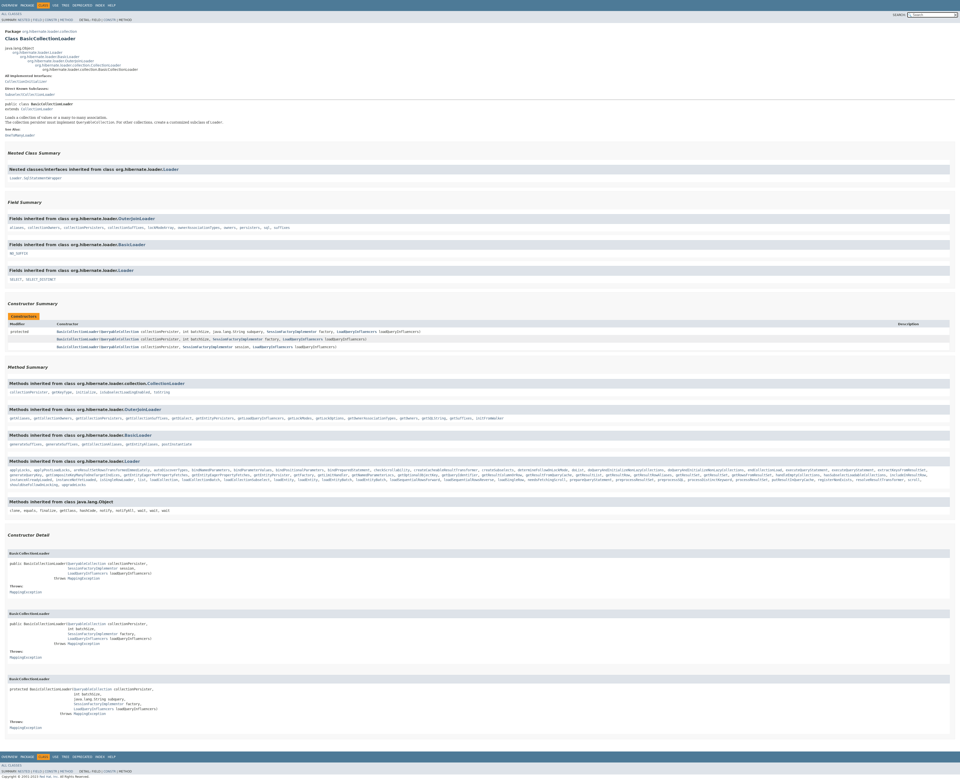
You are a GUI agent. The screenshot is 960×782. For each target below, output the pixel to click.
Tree (66, 5)
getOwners (409, 418)
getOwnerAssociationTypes (372, 418)
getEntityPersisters (215, 418)
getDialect (182, 418)
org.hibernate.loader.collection (49, 32)
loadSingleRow (511, 480)
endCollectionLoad (765, 470)
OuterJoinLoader (136, 218)
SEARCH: (899, 15)
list (142, 480)
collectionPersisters (84, 228)
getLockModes (300, 418)
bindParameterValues (253, 470)
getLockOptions (330, 418)
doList (578, 470)
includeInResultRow (908, 475)
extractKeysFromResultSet (902, 470)
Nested (24, 20)
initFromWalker (490, 418)
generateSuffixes (26, 444)
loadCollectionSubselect (247, 480)
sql (267, 228)
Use (55, 5)
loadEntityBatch (337, 480)
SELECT (16, 279)
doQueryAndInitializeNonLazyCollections (626, 470)
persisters (250, 228)
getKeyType (62, 392)
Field (37, 20)
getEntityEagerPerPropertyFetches (156, 475)
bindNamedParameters (211, 470)
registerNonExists (835, 480)
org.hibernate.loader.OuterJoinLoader (61, 61)
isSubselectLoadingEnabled (125, 392)
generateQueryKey (26, 475)
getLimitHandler (333, 475)
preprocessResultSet (635, 480)
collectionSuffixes (126, 228)
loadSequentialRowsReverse (469, 480)
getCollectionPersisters (99, 418)
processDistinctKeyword (710, 480)
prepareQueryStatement (591, 480)
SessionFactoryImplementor (292, 332)
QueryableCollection (120, 332)
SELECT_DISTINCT (41, 279)
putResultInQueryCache (793, 480)
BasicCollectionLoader (78, 332)
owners (230, 228)
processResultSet (752, 480)
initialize (86, 392)
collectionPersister (29, 392)
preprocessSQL (671, 480)
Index (100, 5)
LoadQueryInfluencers (357, 332)
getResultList (589, 475)
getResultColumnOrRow (502, 475)
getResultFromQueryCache (549, 475)
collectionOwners (44, 228)
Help (112, 5)
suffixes (282, 228)
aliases (17, 228)
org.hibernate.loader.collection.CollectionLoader (78, 65)
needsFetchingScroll (547, 480)
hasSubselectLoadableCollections (855, 475)
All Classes (12, 14)
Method (66, 20)
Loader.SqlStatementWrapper (36, 178)
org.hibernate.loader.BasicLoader (50, 57)
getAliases (20, 418)
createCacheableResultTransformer (446, 470)
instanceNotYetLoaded (76, 480)
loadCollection (164, 480)
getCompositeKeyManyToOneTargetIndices (83, 475)
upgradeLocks (74, 485)
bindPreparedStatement (349, 470)
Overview (10, 5)
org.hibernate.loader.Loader (37, 53)
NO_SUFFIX (19, 253)
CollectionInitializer (26, 82)
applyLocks (20, 470)
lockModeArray (161, 228)
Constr (51, 20)
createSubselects (498, 470)
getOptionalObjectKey (418, 475)
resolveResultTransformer (880, 480)
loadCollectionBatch (201, 480)
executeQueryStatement (807, 470)
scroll (914, 480)
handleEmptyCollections (798, 475)
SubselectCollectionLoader (30, 95)
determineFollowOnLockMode (543, 470)
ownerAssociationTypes (199, 228)
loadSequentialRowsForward (415, 480)
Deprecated (82, 5)
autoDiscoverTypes (171, 470)
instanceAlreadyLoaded (31, 480)
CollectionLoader (37, 109)
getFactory (304, 475)
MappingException (84, 578)
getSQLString (434, 418)
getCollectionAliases (102, 444)
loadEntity (284, 480)
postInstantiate (177, 444)
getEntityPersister (272, 475)
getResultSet (688, 475)
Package (27, 5)
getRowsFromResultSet (752, 475)
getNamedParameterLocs (373, 475)
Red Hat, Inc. (49, 776)
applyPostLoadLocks (52, 470)
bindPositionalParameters (300, 470)
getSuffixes (461, 418)
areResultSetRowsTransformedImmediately (112, 470)
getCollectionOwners (53, 418)
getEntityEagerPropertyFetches (221, 475)
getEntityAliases (142, 444)
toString (162, 392)
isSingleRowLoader (117, 480)
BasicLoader (132, 244)
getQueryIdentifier (460, 475)
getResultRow (618, 475)
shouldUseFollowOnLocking (34, 485)
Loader (171, 169)
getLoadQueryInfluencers (261, 418)
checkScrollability (392, 470)
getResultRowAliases (653, 475)
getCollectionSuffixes (147, 418)
